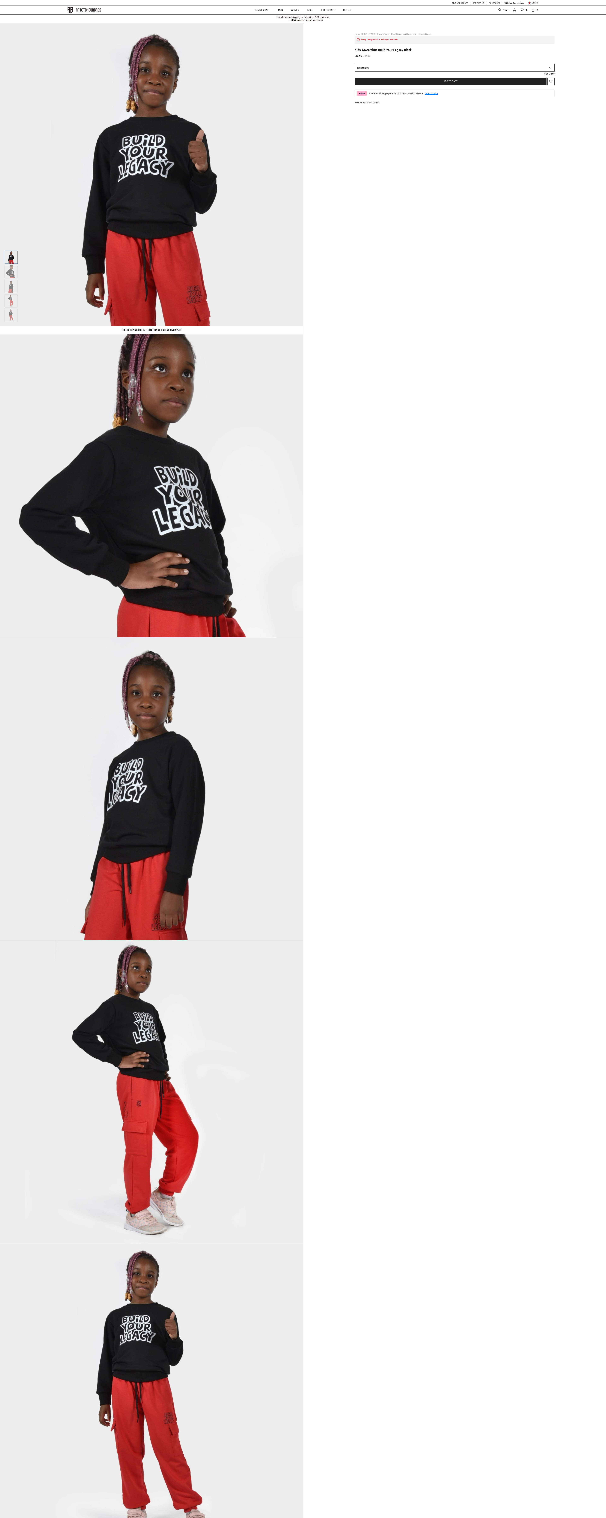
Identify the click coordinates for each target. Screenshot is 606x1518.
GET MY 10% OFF (272, 777)
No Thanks (272, 788)
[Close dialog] (360, 717)
